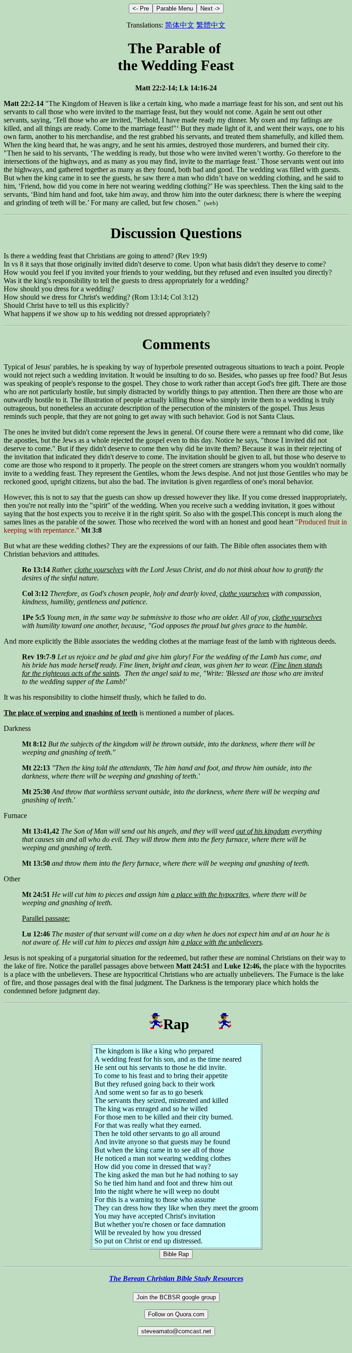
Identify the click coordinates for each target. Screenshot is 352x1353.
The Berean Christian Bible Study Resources (176, 1278)
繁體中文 (211, 25)
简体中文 (179, 25)
